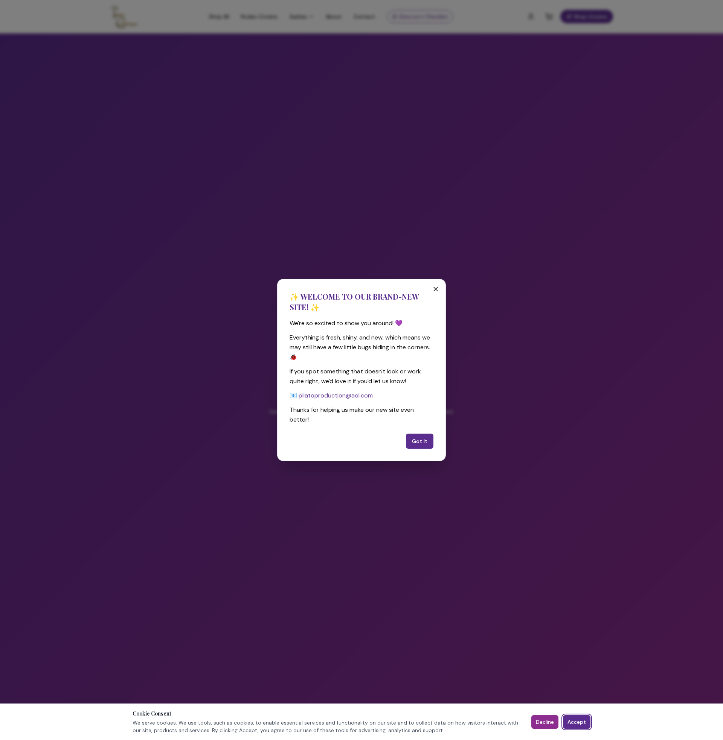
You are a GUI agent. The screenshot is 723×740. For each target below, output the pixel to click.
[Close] (435, 289)
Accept (576, 722)
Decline (545, 722)
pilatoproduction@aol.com (336, 395)
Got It (419, 441)
